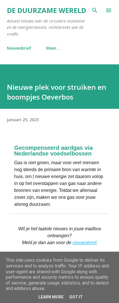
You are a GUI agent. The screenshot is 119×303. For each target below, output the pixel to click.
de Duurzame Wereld (46, 10)
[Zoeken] (94, 10)
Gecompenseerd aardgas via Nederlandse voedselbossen (53, 151)
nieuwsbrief (84, 242)
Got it (76, 297)
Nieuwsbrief (19, 48)
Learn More (51, 297)
